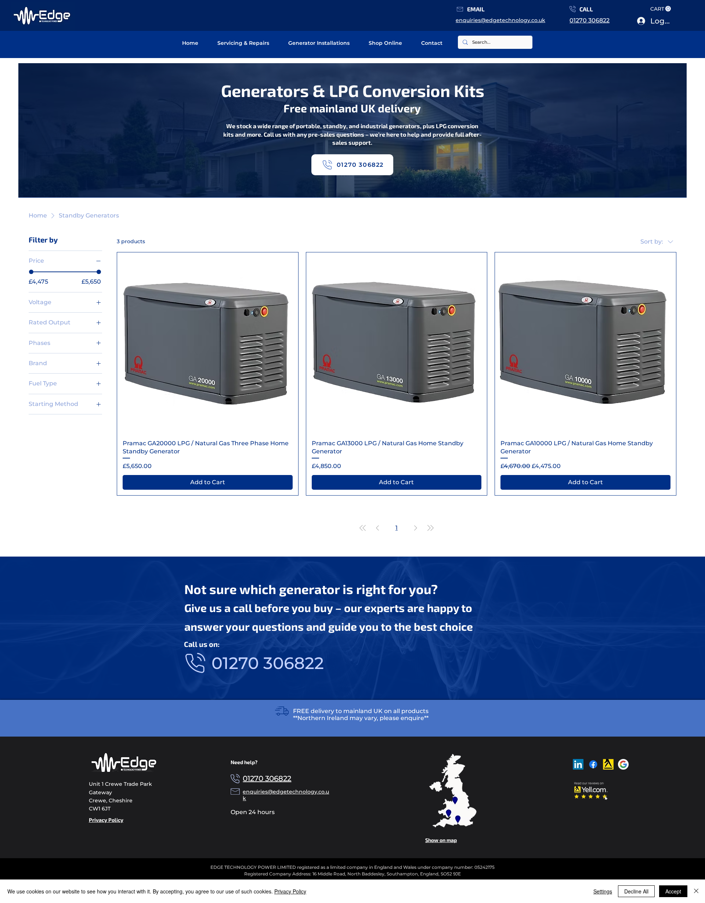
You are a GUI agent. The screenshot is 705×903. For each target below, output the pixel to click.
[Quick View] (207, 342)
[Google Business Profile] (623, 764)
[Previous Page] (377, 528)
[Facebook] (593, 764)
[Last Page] (430, 528)
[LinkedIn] (578, 764)
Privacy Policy (290, 891)
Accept (673, 891)
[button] (460, 9)
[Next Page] (415, 528)
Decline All (636, 891)
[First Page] (362, 528)
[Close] (696, 891)
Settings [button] (602, 891)
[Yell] (608, 764)
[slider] (31, 271)
